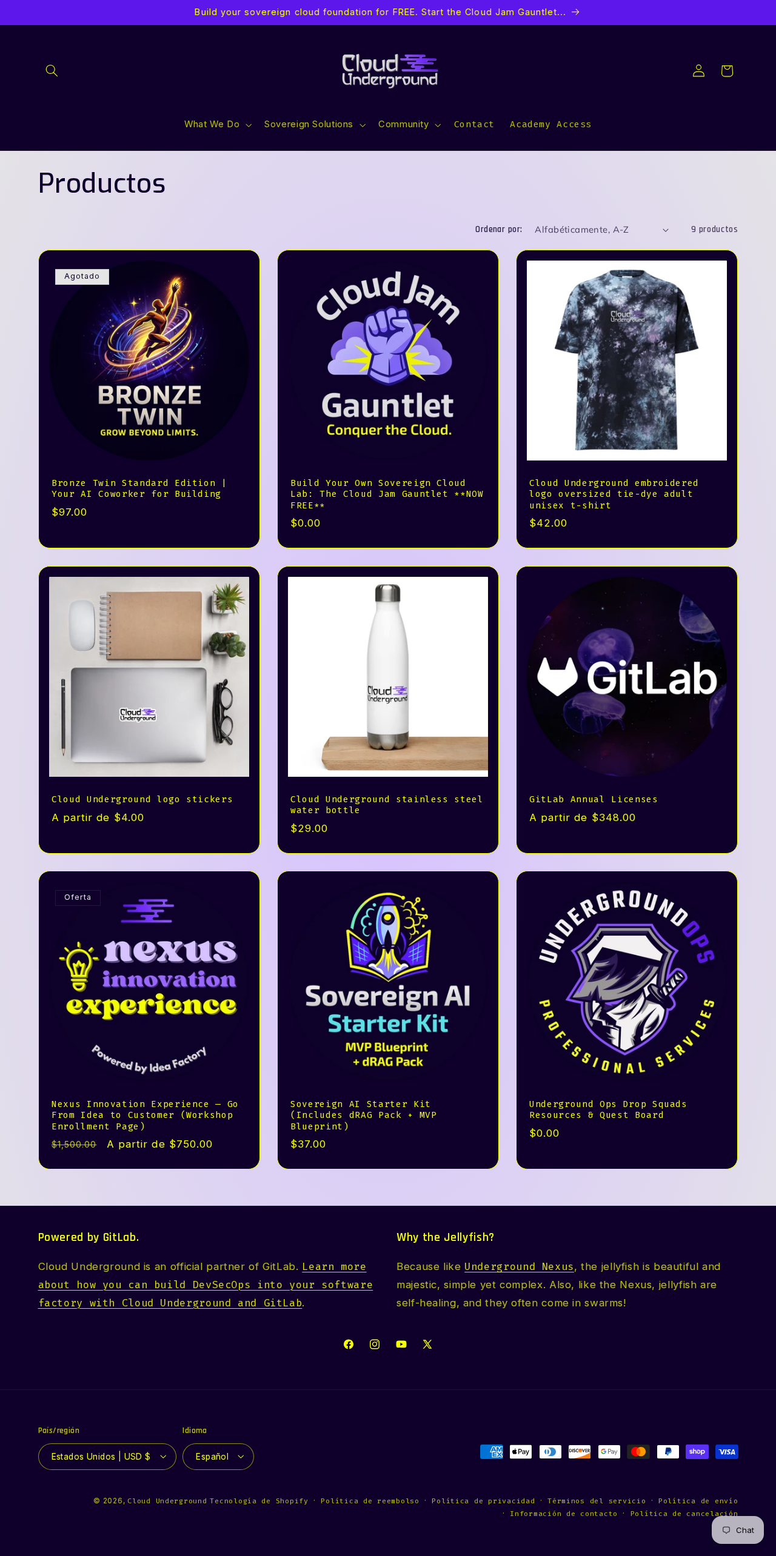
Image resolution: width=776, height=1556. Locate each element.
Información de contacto (564, 1513)
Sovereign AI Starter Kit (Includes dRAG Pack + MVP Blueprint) (363, 1115)
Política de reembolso (370, 1500)
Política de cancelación (684, 1513)
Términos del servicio (596, 1500)
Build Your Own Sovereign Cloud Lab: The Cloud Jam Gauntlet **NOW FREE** (387, 494)
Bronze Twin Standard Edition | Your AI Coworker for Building (139, 488)
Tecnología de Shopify (259, 1500)
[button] (52, 71)
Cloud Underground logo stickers (142, 799)
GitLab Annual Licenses (593, 799)
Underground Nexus (519, 1267)
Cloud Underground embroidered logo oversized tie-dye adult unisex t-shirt (614, 494)
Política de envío (698, 1500)
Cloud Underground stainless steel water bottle (387, 804)
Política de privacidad (483, 1500)
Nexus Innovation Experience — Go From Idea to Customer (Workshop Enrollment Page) (145, 1115)
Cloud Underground (167, 1500)
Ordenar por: (498, 229)
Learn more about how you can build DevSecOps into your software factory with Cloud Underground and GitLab (205, 1285)
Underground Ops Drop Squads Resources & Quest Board (608, 1109)
